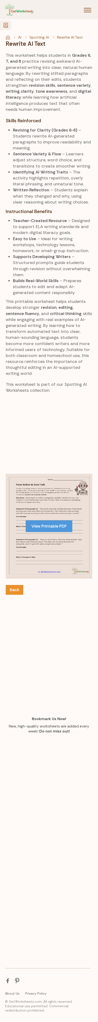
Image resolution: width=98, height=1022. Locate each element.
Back (14, 589)
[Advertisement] (49, 450)
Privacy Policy (36, 993)
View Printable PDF (49, 526)
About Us (12, 993)
